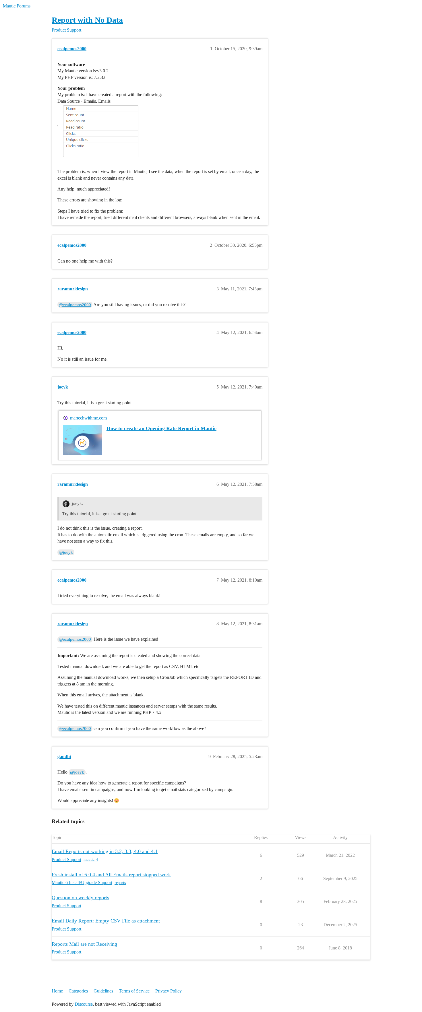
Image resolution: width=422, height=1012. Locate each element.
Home (57, 990)
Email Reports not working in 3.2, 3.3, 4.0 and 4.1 (105, 851)
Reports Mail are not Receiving (84, 944)
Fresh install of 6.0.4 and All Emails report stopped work (111, 874)
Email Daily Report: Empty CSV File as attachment (106, 921)
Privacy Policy (168, 990)
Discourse (84, 1004)
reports (120, 883)
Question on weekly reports (80, 897)
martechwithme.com (88, 417)
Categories (78, 990)
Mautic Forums (16, 5)
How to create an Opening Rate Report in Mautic (161, 428)
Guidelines (103, 990)
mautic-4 (91, 859)
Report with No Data (87, 19)
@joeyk (66, 552)
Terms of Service (134, 990)
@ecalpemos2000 (75, 304)
